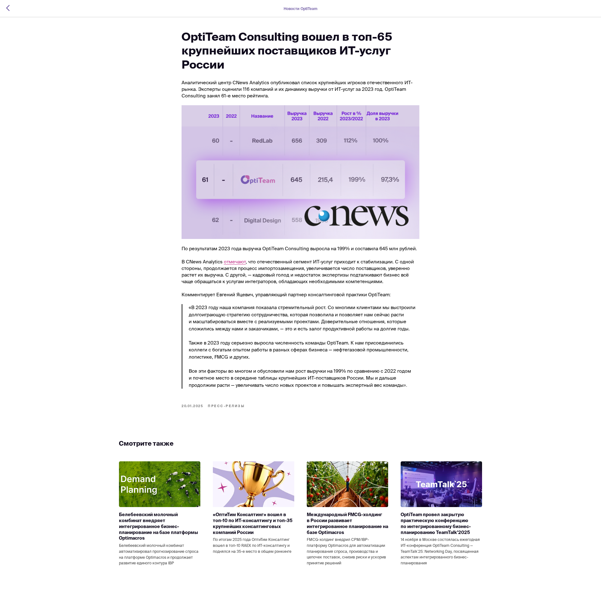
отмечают (235, 261)
